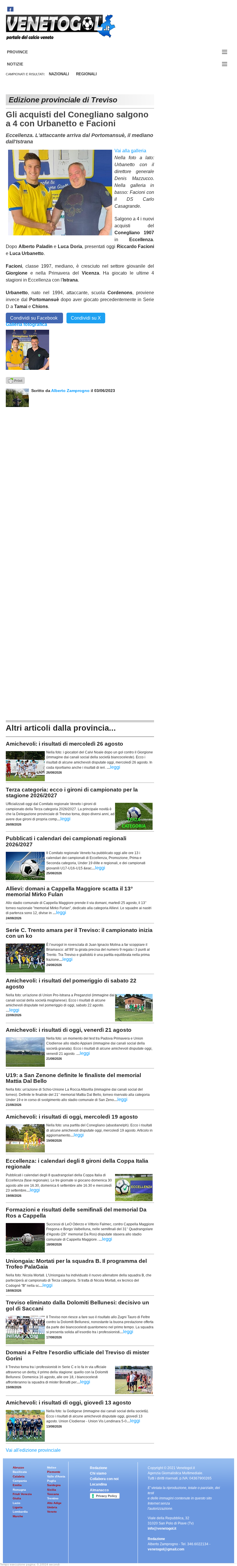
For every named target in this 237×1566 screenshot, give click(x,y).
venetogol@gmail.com (166, 1549)
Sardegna (54, 1485)
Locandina (98, 1484)
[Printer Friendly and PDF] (15, 380)
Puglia (51, 1480)
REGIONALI (86, 74)
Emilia (17, 1485)
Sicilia (51, 1489)
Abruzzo (18, 1467)
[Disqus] (80, 479)
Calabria (19, 1476)
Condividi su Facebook (34, 318)
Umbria (52, 1507)
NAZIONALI (59, 74)
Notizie (22, 64)
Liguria (18, 1507)
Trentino (52, 1498)
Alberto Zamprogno (70, 390)
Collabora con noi (104, 1479)
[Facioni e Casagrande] (27, 350)
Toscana (53, 1494)
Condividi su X (86, 318)
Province (24, 52)
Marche (18, 1516)
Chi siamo (98, 1473)
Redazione (98, 1468)
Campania (20, 1480)
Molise (51, 1467)
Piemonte (53, 1471)
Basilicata (20, 1471)
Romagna (19, 1489)
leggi (115, 767)
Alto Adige (54, 1503)
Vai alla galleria (130, 150)
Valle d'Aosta (56, 1476)
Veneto (52, 1511)
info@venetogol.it (162, 1528)
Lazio (16, 1503)
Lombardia (20, 1511)
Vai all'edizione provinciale (33, 1450)
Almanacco (99, 1490)
